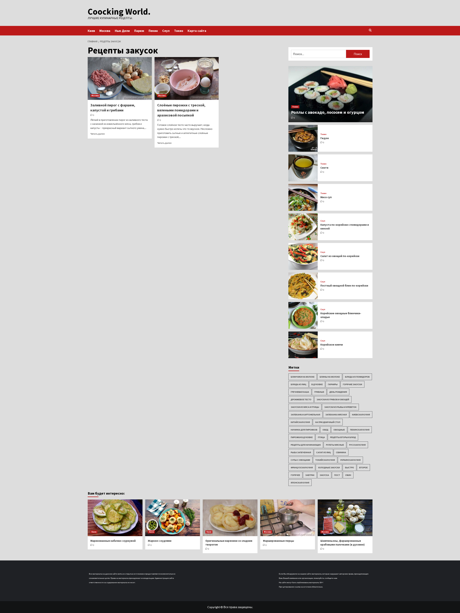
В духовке (317, 384)
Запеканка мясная (336, 414)
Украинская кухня (350, 460)
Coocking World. (119, 11)
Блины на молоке (330, 377)
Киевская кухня (361, 414)
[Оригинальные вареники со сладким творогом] (230, 517)
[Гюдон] (303, 138)
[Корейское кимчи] (303, 345)
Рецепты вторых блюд (343, 437)
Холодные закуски (329, 467)
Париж (139, 31)
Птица (321, 437)
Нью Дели (122, 31)
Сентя (324, 167)
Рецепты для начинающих (306, 445)
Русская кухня (357, 445)
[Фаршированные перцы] (287, 517)
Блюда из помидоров (357, 377)
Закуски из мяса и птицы (305, 407)
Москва (104, 31)
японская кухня (300, 482)
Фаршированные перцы (278, 540)
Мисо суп (326, 197)
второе (363, 467)
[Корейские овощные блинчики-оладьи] (303, 315)
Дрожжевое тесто (301, 399)
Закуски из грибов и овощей (333, 399)
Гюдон (324, 138)
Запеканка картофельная (305, 414)
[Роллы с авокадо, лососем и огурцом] (330, 94)
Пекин (153, 31)
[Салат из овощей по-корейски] (303, 256)
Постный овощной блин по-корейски (344, 285)
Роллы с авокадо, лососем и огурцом (327, 112)
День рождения (338, 392)
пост (337, 475)
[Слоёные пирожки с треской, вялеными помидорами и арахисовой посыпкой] (187, 78)
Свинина (341, 452)
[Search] (370, 30)
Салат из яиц (323, 452)
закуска (324, 475)
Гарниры (333, 384)
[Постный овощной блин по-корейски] (303, 285)
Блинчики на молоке (302, 377)
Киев (91, 31)
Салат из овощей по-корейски (339, 256)
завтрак (309, 475)
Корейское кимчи (331, 344)
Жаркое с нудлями (159, 540)
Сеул (166, 31)
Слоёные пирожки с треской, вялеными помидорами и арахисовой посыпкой (181, 110)
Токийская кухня (325, 460)
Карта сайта (197, 31)
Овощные (339, 430)
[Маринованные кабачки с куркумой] (115, 517)
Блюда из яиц (298, 384)
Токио (178, 31)
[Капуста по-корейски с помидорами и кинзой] (303, 226)
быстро (349, 467)
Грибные (319, 392)
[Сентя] (303, 167)
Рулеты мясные (335, 445)
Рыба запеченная (301, 452)
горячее (295, 475)
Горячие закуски (352, 384)
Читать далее (97, 133)
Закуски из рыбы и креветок (340, 407)
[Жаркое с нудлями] (172, 517)
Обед (325, 430)
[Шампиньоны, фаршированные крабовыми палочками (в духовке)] (345, 517)
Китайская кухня (300, 422)
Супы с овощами (300, 460)
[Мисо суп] (303, 197)
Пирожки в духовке (302, 437)
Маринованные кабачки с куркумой (113, 540)
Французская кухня (302, 467)
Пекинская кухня (359, 430)
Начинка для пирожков (304, 430)
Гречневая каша (300, 392)
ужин (348, 475)
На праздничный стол (327, 422)
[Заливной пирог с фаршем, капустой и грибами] (120, 78)
